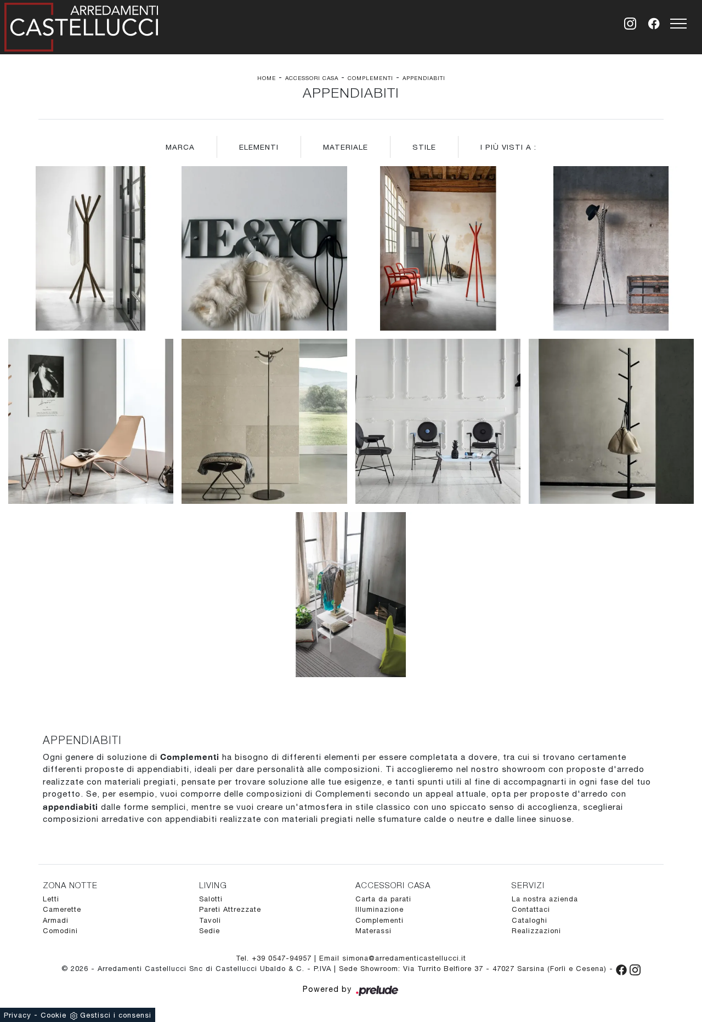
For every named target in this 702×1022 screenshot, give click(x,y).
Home (266, 78)
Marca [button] (180, 147)
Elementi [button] (259, 147)
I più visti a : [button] (508, 147)
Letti (51, 899)
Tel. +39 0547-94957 (275, 958)
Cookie (53, 1015)
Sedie (209, 931)
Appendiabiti (424, 78)
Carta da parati (383, 899)
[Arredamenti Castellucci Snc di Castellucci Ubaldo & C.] (81, 25)
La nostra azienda (545, 899)
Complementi (370, 78)
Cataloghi (529, 920)
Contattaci (531, 909)
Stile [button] (424, 147)
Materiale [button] (345, 147)
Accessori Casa (311, 78)
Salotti (211, 899)
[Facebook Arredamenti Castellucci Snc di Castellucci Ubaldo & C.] (623, 968)
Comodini (60, 931)
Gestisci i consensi (115, 1015)
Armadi (56, 920)
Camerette (62, 909)
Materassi (373, 931)
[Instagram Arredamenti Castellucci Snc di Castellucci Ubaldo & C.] (635, 968)
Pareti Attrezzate (230, 909)
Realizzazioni (536, 931)
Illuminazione (379, 909)
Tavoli (210, 920)
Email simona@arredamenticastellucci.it (392, 958)
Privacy (17, 1015)
